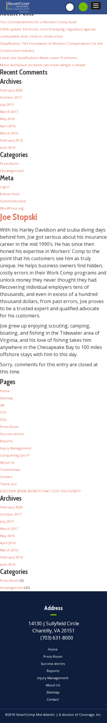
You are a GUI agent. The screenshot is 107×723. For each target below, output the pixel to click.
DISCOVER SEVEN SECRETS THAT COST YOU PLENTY (40, 491)
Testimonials (10, 469)
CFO (3, 412)
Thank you (8, 484)
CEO (3, 419)
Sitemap (6, 398)
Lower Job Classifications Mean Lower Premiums (38, 57)
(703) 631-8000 (56, 637)
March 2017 (9, 111)
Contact (6, 476)
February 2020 (11, 90)
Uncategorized (11, 170)
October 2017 (10, 97)
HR (2, 405)
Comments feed (13, 201)
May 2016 (7, 119)
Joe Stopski (18, 216)
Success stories (12, 434)
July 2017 (7, 104)
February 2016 (11, 140)
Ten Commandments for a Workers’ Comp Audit (38, 22)
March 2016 (9, 133)
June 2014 (7, 147)
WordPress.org (11, 208)
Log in (5, 186)
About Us (7, 462)
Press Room (9, 163)
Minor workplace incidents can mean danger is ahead (42, 65)
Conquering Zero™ (15, 455)
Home (5, 391)
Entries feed (9, 194)
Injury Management (15, 448)
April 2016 (7, 126)
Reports (6, 441)
